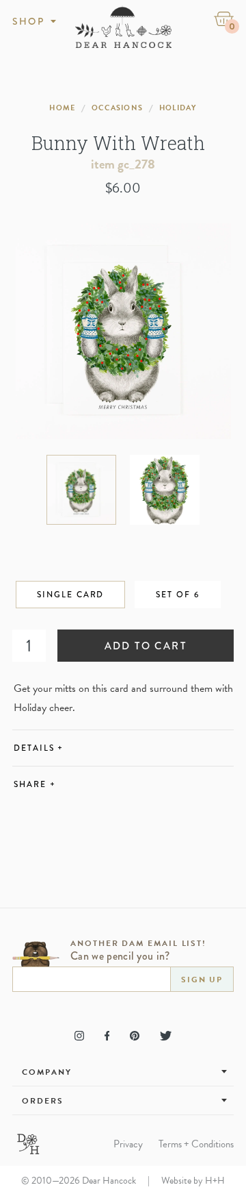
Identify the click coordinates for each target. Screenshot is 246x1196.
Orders (43, 1101)
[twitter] (166, 1036)
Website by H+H (193, 1180)
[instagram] (79, 1036)
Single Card (70, 594)
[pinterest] (134, 1036)
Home (61, 107)
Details (39, 748)
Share (34, 784)
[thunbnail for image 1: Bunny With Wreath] (81, 490)
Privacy (128, 1144)
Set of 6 (177, 594)
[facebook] (107, 1036)
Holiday (178, 107)
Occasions (117, 107)
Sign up (202, 979)
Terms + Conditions (196, 1144)
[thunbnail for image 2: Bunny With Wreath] (165, 490)
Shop (28, 21)
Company (46, 1072)
